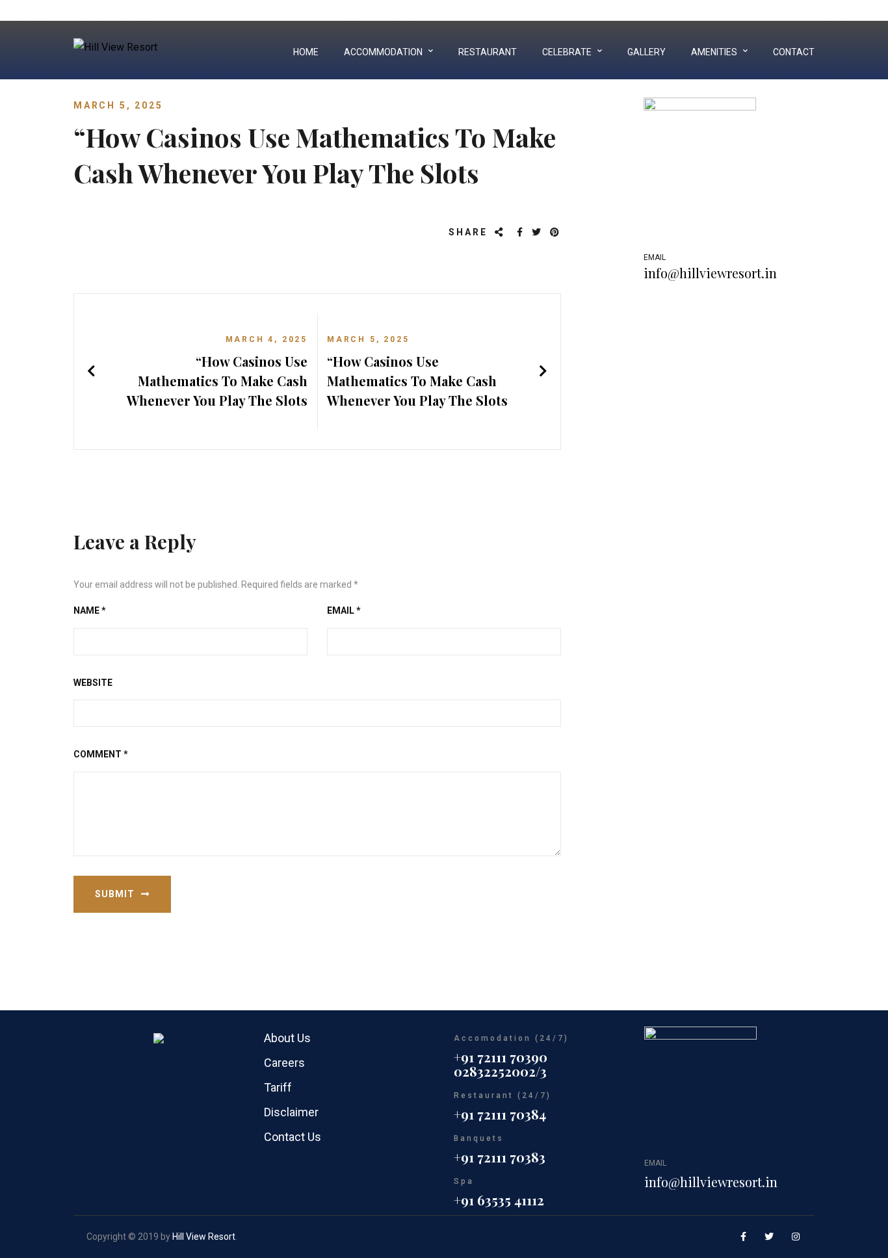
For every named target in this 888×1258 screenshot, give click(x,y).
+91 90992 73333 (487, 10)
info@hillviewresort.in (710, 273)
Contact (794, 52)
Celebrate (567, 52)
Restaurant (487, 52)
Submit (115, 894)
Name (89, 610)
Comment (100, 754)
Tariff (278, 1087)
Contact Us (292, 1137)
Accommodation (383, 52)
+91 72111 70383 (499, 1157)
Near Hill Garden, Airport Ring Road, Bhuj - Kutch (718, 10)
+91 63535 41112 (499, 1200)
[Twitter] (537, 232)
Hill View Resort (203, 1236)
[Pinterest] (555, 232)
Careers (284, 1062)
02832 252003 (558, 10)
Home (306, 52)
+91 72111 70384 (500, 1114)
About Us (287, 1038)
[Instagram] (797, 1237)
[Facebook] (521, 232)
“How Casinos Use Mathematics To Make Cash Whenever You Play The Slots (217, 380)
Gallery (646, 52)
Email (344, 610)
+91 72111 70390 (500, 1057)
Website (92, 682)
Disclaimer (291, 1112)
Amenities (714, 52)
